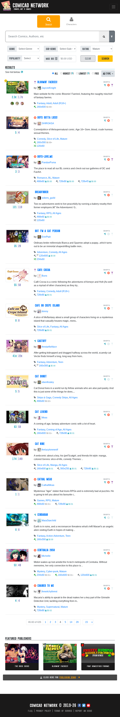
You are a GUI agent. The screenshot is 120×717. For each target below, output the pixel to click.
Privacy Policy (43, 710)
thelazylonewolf (49, 449)
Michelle (45, 556)
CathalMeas (47, 485)
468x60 (40, 181)
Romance (42, 178)
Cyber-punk (52, 571)
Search (48, 24)
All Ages (57, 213)
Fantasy (41, 103)
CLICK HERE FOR (59, 677)
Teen (60, 362)
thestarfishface (49, 346)
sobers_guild (48, 198)
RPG (49, 213)
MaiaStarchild (48, 520)
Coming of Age (54, 429)
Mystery (41, 571)
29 (77, 622)
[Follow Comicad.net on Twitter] (83, 705)
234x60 (40, 259)
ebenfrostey (47, 382)
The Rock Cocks (22, 666)
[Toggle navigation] (113, 7)
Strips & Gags (44, 397)
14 (71, 622)
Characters (71, 24)
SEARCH (105, 58)
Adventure (42, 252)
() (68, 73)
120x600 (43, 255)
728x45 (85, 181)
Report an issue (83, 710)
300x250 (64, 468)
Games (40, 500)
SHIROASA (47, 123)
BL (49, 178)
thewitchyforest (49, 591)
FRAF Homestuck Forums (98, 666)
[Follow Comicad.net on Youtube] (88, 705)
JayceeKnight (48, 88)
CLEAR (88, 58)
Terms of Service (63, 710)
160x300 (41, 142)
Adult (49, 103)
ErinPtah (46, 237)
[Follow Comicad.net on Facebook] (79, 705)
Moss (44, 417)
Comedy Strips (60, 397)
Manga (54, 465)
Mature (63, 139)
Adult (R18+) (59, 103)
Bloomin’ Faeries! (60, 666)
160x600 (41, 107)
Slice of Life (53, 139)
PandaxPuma (48, 162)
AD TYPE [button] (107, 73)
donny (44, 311)
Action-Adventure (55, 536)
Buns (44, 275)
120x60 (40, 146)
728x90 (63, 181)
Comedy (41, 139)
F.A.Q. (30, 710)
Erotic (23, 653)
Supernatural (53, 607)
